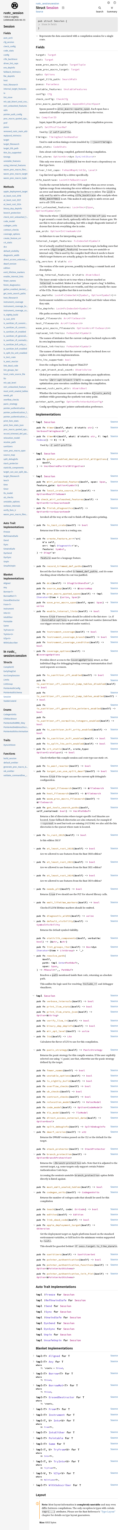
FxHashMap (68, 170)
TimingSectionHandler (63, 136)
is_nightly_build (58, 1080)
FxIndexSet (81, 240)
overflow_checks (58, 1086)
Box (88, 946)
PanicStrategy (92, 1049)
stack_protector (58, 1148)
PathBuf (84, 811)
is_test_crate (56, 525)
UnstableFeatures (75, 89)
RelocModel (93, 1102)
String (52, 1015)
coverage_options (58, 651)
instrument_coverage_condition (68, 642)
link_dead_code (57, 1219)
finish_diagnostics (60, 508)
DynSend (49, 1323)
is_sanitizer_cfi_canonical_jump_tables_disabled (71, 683)
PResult (49, 969)
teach (50, 1209)
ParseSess (52, 84)
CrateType (53, 752)
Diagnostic (64, 545)
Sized (60, 1368)
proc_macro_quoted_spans (63, 593)
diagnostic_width (58, 915)
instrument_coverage (61, 631)
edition (52, 1214)
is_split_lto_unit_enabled (65, 743)
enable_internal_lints (62, 611)
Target (52, 54)
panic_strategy (57, 1049)
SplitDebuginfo (95, 1126)
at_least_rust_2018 (60, 848)
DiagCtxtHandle (77, 583)
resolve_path (55, 955)
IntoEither (57, 1432)
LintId (81, 170)
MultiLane (49, 1479)
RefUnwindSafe (56, 1300)
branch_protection (59, 1154)
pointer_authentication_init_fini (70, 1273)
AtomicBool (93, 274)
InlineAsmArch (70, 231)
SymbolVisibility (48, 924)
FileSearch (77, 318)
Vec (82, 207)
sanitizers (54, 1254)
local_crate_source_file (63, 490)
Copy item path (63, 7)
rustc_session (43, 3)
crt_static (54, 748)
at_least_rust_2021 (60, 861)
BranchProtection (58, 1157)
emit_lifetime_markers (62, 902)
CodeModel (94, 1107)
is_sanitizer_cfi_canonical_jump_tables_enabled (70, 696)
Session (49, 422)
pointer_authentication (63, 1259)
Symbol (50, 210)
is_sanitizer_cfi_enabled (64, 675)
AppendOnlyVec (81, 103)
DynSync (49, 1329)
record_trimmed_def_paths (64, 566)
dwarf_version (56, 1131)
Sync (49, 1311)
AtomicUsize (83, 369)
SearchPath (69, 79)
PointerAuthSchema (60, 1268)
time (50, 436)
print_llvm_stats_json (62, 1011)
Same (52, 1443)
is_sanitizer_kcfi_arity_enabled (69, 729)
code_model (54, 1107)
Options (50, 74)
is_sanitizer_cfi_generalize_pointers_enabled (69, 708)
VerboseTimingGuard (50, 431)
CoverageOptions (49, 654)
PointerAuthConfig (89, 401)
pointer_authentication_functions (70, 1264)
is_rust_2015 (55, 835)
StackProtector (95, 1148)
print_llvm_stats (58, 1006)
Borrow (53, 1373)
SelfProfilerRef (56, 127)
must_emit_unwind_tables (63, 1187)
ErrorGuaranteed (58, 502)
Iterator (42, 597)
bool (68, 359)
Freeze (50, 1294)
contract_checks (58, 1096)
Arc (66, 156)
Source (39, 11)
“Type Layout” (108, 1511)
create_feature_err (60, 538)
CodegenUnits (91, 1192)
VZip (57, 1473)
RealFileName (55, 494)
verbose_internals (59, 1001)
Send (49, 1306)
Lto (69, 1036)
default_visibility (60, 921)
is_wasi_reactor (58, 765)
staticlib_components (61, 938)
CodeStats (60, 146)
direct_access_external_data (66, 1117)
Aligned (54, 1356)
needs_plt (53, 888)
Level (92, 170)
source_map (54, 588)
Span (96, 103)
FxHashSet (73, 333)
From (52, 1409)
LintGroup (66, 950)
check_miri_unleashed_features (62, 499)
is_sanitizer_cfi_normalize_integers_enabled (68, 720)
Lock (62, 179)
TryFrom (59, 1449)
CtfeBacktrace (76, 179)
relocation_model (58, 1102)
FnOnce (41, 439)
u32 (84, 1131)
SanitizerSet (86, 1254)
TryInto (59, 1461)
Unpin (48, 1334)
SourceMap (85, 588)
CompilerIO (49, 117)
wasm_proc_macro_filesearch (66, 798)
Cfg (50, 94)
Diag (47, 552)
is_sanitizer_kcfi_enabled (65, 738)
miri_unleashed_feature (63, 481)
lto (49, 1036)
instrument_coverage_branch (66, 637)
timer (50, 427)
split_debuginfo (58, 1126)
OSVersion (43, 1228)
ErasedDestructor (61, 1397)
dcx (49, 583)
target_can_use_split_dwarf (66, 771)
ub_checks (53, 1091)
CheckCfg (62, 99)
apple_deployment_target (63, 1225)
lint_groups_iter (58, 946)
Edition (78, 1214)
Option (57, 156)
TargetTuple (78, 64)
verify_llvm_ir (57, 1020)
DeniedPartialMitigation (66, 466)
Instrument (57, 1414)
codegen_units (56, 1192)
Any (51, 1361)
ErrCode (80, 1209)
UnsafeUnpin (53, 1340)
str (70, 261)
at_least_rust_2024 (60, 875)
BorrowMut (56, 1385)
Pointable (56, 1438)
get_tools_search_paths (63, 807)
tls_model (53, 1112)
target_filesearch (59, 788)
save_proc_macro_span (61, 602)
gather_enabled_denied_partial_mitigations (77, 459)
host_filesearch (58, 793)
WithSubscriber (60, 1485)
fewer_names (55, 1070)
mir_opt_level (56, 1031)
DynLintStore (84, 156)
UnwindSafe (54, 1317)
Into (61, 962)
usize (65, 597)
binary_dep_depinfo (60, 1025)
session (55, 3)
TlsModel (82, 1112)
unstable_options (58, 1075)
